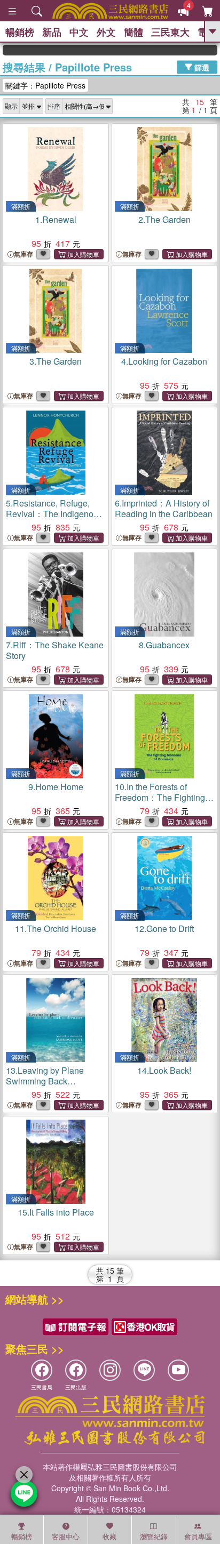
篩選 (200, 66)
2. (164, 219)
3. (55, 361)
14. (164, 1070)
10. (160, 797)
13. (45, 1081)
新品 (51, 32)
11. (55, 928)
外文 (106, 32)
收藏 (109, 1536)
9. (55, 787)
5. (54, 513)
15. (56, 1212)
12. (164, 928)
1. (55, 219)
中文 (79, 32)
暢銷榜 (19, 32)
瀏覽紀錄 (154, 1536)
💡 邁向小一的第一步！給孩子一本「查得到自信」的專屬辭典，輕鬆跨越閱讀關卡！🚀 (209, 50)
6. (164, 508)
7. (55, 650)
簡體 (133, 32)
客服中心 (66, 1536)
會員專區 (198, 1536)
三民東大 (170, 32)
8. (164, 645)
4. (164, 361)
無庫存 (23, 254)
